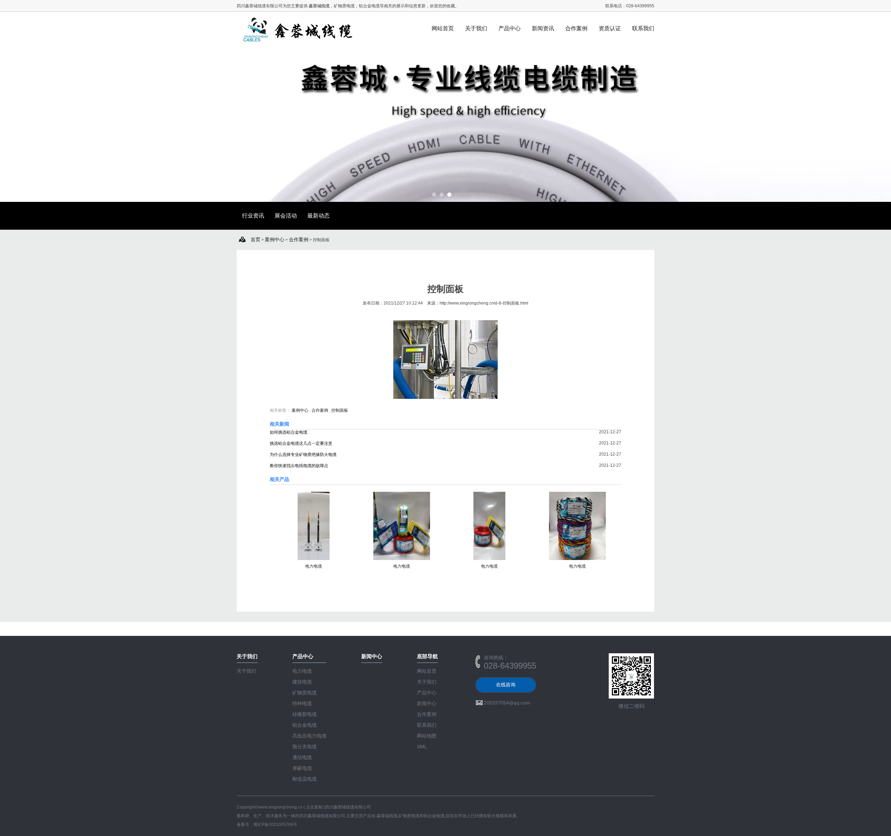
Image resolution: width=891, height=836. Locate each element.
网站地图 (426, 736)
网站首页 (443, 28)
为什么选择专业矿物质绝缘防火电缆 (303, 454)
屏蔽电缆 (302, 768)
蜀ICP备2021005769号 (275, 824)
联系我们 (643, 28)
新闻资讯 (543, 28)
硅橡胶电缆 (304, 714)
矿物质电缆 (304, 692)
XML (422, 746)
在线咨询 (505, 684)
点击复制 (314, 807)
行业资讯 (253, 216)
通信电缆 (302, 757)
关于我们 (476, 28)
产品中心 (509, 28)
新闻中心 (426, 703)
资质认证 (610, 28)
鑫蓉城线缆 (319, 5)
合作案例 (576, 28)
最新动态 (318, 216)
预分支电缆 (304, 746)
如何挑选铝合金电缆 (288, 432)
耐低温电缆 (304, 779)
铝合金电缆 (304, 725)
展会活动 (286, 216)
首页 (255, 239)
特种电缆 (302, 703)
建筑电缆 (302, 682)
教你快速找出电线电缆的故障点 (299, 465)
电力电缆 (313, 566)
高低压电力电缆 (309, 736)
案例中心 (274, 239)
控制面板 (339, 410)
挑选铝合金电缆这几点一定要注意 (301, 443)
